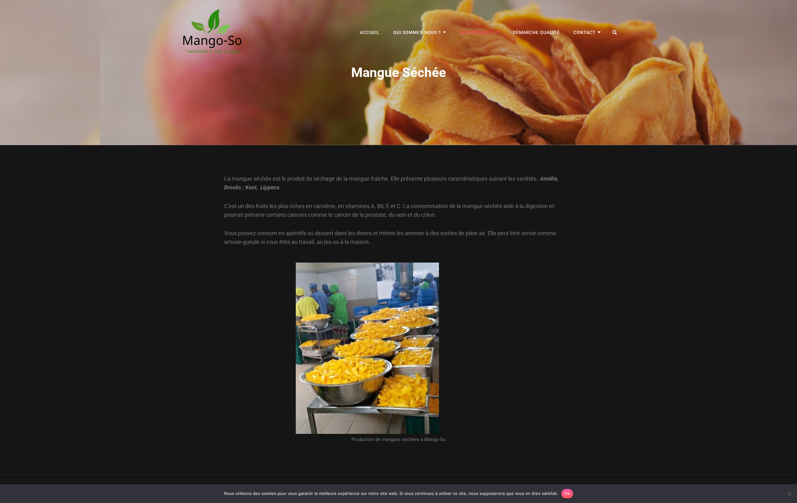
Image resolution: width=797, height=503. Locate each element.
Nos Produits (477, 32)
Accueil (370, 32)
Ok (567, 493)
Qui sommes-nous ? (417, 32)
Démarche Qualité (536, 32)
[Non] (789, 494)
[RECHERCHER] (614, 32)
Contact (584, 32)
